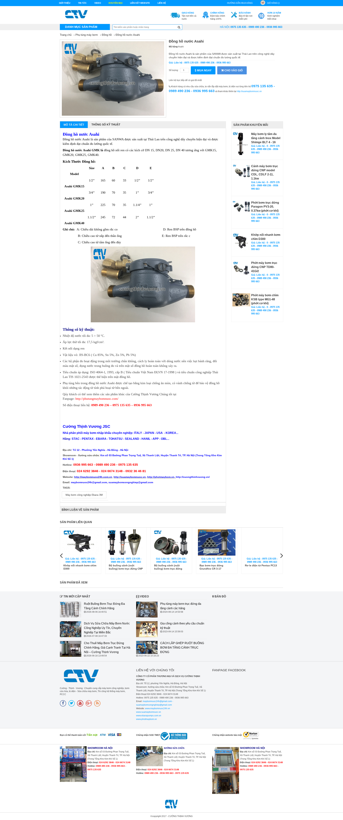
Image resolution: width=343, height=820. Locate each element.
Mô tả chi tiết (74, 124)
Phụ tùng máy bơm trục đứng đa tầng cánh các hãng (180, 606)
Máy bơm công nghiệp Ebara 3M (84, 494)
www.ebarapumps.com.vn (148, 715)
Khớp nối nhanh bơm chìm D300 (265, 236)
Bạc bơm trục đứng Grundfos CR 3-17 (211, 567)
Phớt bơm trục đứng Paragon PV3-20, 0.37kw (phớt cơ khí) (265, 206)
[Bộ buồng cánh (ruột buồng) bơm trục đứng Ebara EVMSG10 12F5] (171, 542)
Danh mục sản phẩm (81, 26)
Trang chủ (65, 34)
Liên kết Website (140, 3)
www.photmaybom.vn (146, 719)
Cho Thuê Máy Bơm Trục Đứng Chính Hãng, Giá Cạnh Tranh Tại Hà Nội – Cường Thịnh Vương (107, 648)
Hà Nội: (225, 26)
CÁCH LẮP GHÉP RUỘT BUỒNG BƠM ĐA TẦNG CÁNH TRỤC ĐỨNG (182, 648)
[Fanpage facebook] (63, 703)
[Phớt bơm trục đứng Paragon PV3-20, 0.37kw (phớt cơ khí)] (241, 207)
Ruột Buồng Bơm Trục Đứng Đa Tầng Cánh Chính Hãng (104, 606)
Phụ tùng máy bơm (86, 34)
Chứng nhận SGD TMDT (148, 735)
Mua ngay (204, 70)
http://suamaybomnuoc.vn (249, 91)
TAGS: (66, 487)
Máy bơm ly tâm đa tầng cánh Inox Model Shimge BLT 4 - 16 (265, 138)
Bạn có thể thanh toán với (73, 735)
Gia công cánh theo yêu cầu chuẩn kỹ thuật (182, 625)
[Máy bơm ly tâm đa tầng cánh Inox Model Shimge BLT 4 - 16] (241, 144)
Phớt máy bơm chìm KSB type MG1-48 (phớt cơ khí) (265, 299)
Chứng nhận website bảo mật (227, 735)
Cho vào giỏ (233, 70)
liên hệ (162, 3)
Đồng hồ (107, 34)
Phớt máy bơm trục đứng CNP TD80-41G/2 (264, 267)
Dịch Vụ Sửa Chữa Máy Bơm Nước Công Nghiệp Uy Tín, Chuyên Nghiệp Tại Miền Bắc (107, 628)
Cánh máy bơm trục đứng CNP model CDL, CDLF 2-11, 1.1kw (264, 172)
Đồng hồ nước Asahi (128, 34)
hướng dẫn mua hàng (240, 3)
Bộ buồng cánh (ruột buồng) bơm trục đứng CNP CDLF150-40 (126, 567)
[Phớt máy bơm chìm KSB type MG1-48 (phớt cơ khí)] (241, 299)
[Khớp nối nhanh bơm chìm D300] (241, 242)
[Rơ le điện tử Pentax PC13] (262, 542)
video (97, 3)
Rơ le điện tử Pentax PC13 (261, 565)
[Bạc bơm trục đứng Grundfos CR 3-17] (216, 542)
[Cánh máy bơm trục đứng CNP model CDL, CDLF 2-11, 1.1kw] (241, 171)
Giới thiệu (64, 3)
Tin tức (82, 3)
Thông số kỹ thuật (105, 124)
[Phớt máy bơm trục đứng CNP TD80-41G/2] (241, 268)
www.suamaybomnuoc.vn (148, 712)
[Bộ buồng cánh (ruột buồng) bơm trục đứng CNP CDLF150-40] (126, 542)
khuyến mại (115, 3)
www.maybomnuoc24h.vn (157, 708)
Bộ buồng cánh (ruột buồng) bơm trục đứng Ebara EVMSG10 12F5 (168, 567)
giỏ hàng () (273, 3)
